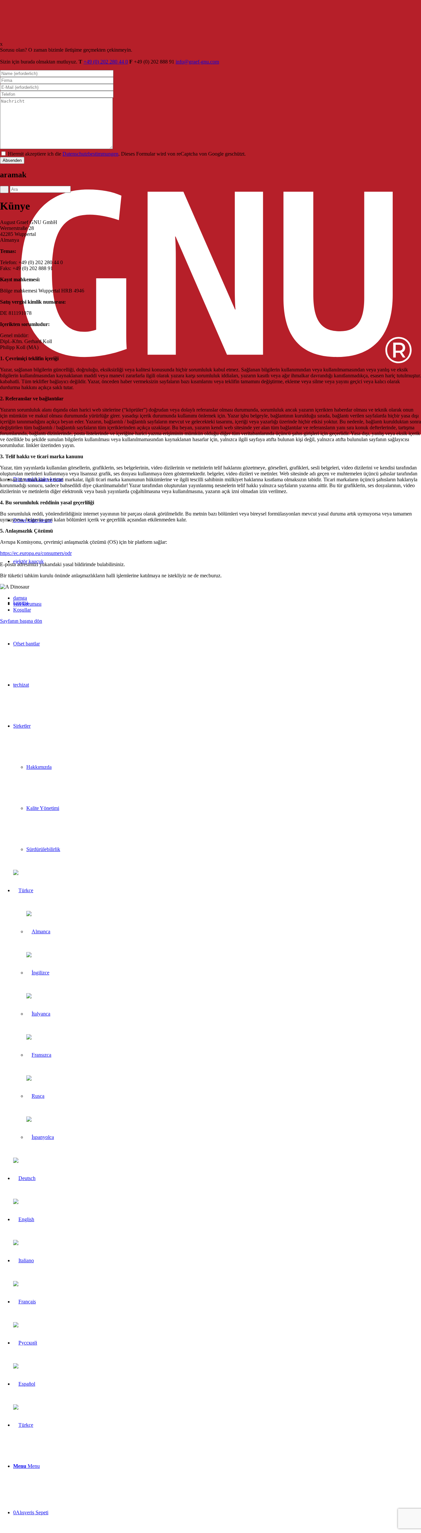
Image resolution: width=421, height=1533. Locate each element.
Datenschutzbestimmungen (90, 154)
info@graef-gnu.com (197, 61)
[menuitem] (217, 643)
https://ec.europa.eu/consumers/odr (36, 553)
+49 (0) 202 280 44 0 (106, 61)
